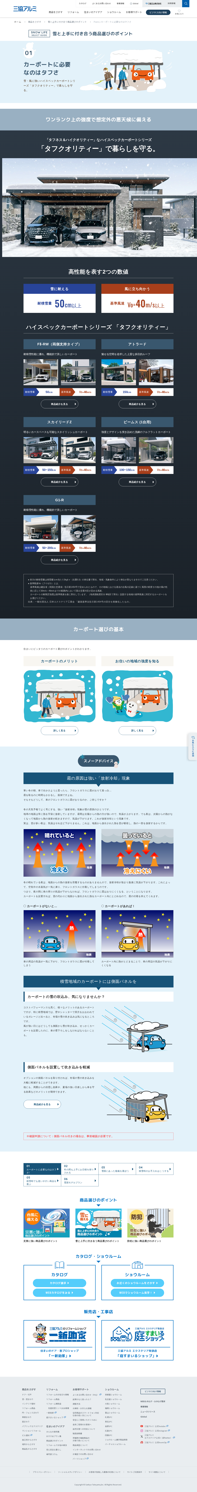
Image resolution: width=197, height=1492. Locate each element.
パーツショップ (79, 1458)
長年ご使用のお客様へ (82, 1424)
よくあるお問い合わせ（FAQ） (86, 1394)
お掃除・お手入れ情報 (82, 1408)
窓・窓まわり (27, 1399)
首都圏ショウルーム (113, 1394)
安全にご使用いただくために (85, 1419)
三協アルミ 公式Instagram (156, 1430)
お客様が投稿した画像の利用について (105, 1472)
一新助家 (50, 1412)
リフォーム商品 (28, 1408)
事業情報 (144, 1406)
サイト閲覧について (157, 1472)
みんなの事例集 (52, 1431)
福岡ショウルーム (112, 1408)
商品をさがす (56, 12)
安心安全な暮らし (53, 1449)
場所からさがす (28, 1444)
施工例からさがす (29, 1439)
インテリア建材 (28, 1403)
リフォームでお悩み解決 (56, 1445)
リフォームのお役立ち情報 (57, 1394)
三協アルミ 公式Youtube (155, 1426)
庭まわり (26, 1421)
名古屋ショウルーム (113, 1399)
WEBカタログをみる (58, 1293)
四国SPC (108, 1435)
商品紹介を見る (42, 1104)
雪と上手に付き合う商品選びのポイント (67, 21)
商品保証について (80, 1445)
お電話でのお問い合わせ (83, 1454)
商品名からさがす (29, 1449)
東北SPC (108, 1421)
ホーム (17, 21)
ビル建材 (26, 1435)
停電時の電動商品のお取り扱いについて (81, 1439)
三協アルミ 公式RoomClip (156, 1442)
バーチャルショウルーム (115, 1444)
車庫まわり (26, 1417)
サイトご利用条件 (134, 1472)
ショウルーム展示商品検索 (116, 1439)
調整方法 (76, 1403)
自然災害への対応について (84, 1429)
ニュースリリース (147, 1411)
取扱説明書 (77, 1433)
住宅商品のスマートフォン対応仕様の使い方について (86, 1414)
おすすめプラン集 (53, 1436)
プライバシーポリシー (42, 1472)
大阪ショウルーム (112, 1403)
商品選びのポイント (54, 1440)
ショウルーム (114, 12)
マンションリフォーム (31, 1430)
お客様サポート (134, 12)
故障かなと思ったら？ (82, 1399)
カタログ (82, 3)
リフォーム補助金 (53, 1403)
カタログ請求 (58, 1283)
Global (143, 1416)
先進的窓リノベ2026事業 (58, 1408)
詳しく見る (60, 730)
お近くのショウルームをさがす (136, 1283)
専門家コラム (52, 1454)
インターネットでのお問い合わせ (87, 1449)
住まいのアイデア (93, 12)
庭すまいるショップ (54, 1417)
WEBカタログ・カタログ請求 (152, 1401)
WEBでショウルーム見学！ (135, 1293)
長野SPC (108, 1426)
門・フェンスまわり (30, 1412)
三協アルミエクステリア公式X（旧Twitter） (158, 1436)
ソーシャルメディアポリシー (70, 1472)
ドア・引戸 (26, 1394)
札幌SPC (108, 1417)
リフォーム (73, 12)
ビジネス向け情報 (158, 12)
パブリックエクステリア (32, 1426)
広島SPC (108, 1430)
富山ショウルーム (112, 1412)
